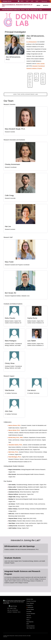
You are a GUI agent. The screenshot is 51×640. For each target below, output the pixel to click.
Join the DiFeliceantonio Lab (25, 94)
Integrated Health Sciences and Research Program (22, 572)
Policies (28, 619)
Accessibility (28, 611)
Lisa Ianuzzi (31, 390)
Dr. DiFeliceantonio (31, 41)
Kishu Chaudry (10, 318)
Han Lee (8, 226)
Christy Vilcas (9, 363)
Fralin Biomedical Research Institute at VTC (11, 9)
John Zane (8, 411)
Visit (27, 1)
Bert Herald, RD (10, 293)
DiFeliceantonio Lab (34, 9)
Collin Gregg (9, 195)
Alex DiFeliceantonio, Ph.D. (13, 58)
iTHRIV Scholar (40, 63)
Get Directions (12, 608)
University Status (29, 599)
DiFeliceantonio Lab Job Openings (19, 546)
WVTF (27, 623)
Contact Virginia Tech (14, 612)
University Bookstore (30, 625)
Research (23, 9)
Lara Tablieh (31, 341)
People (40, 9)
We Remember (30, 607)
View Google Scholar (43, 78)
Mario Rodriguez (10, 341)
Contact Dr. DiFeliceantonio (30, 80)
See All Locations (13, 610)
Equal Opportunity (29, 621)
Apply (22, 1)
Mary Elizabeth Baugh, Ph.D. (15, 129)
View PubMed (36, 77)
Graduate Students (12, 558)
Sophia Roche (32, 318)
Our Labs (28, 9)
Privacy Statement (30, 603)
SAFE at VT (28, 617)
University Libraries (30, 609)
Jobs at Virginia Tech (30, 627)
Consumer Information (30, 613)
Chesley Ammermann (12, 164)
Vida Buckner (9, 390)
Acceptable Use (29, 605)
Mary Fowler (9, 262)
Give (32, 1)
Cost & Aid (28, 615)
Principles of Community (31, 601)
